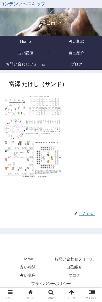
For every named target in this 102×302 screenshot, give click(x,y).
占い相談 (28, 267)
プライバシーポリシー (51, 283)
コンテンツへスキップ (22, 3)
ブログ (74, 275)
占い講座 (28, 275)
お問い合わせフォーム (74, 259)
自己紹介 (74, 267)
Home (27, 259)
